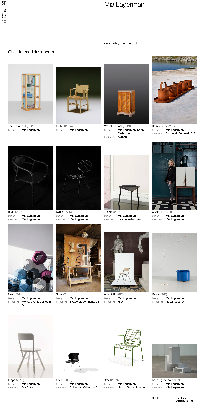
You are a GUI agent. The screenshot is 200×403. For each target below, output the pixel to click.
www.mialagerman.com (119, 43)
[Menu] (196, 2)
